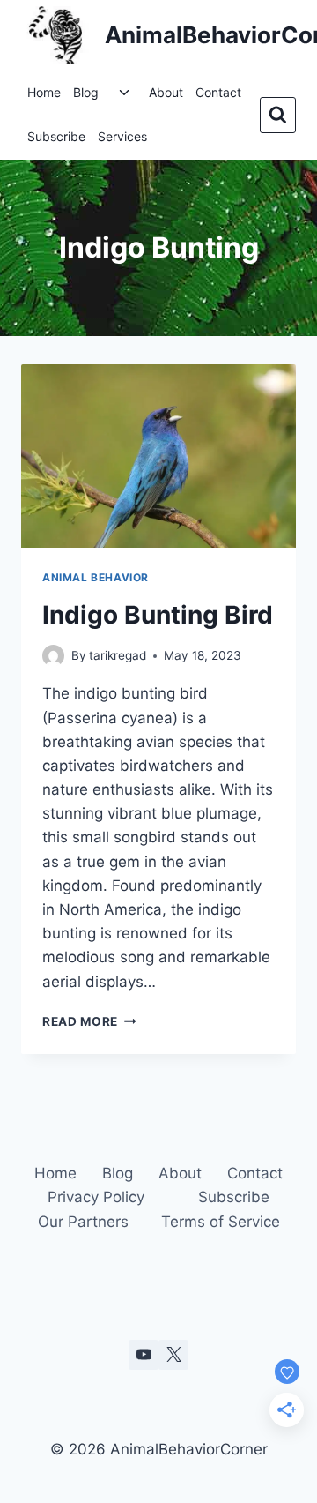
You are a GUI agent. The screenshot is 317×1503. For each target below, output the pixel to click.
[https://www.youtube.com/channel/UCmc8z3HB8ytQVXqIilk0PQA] (143, 1355)
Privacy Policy (96, 1197)
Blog (86, 92)
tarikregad (117, 655)
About (166, 92)
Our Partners (83, 1221)
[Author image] (53, 656)
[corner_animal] (173, 1355)
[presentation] (158, 456)
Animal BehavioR (95, 577)
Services (122, 136)
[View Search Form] (278, 115)
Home (44, 92)
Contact (218, 92)
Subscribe (56, 136)
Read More (89, 1021)
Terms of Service (220, 1221)
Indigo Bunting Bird (157, 615)
